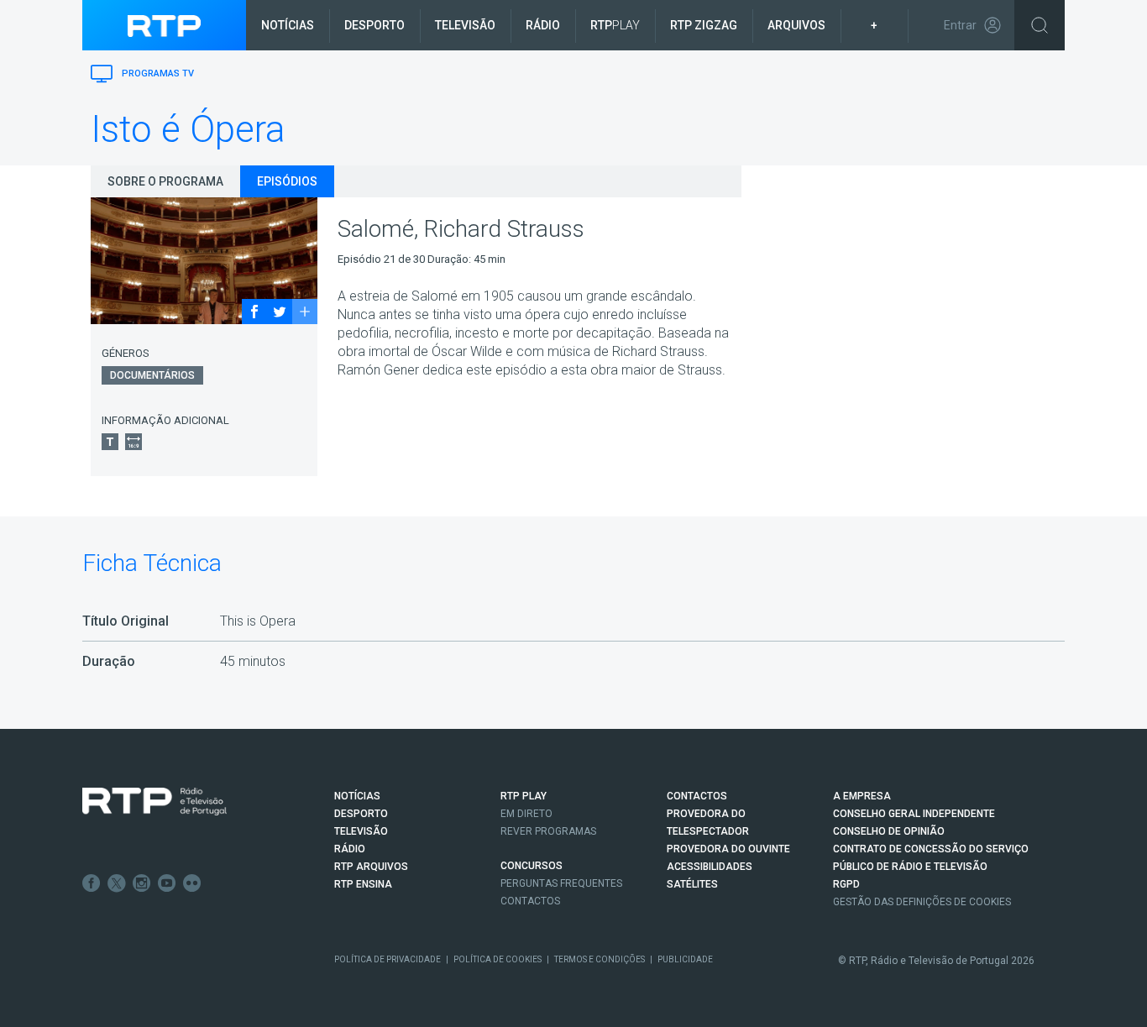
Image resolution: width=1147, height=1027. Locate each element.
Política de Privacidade (387, 959)
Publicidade (685, 959)
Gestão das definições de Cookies (922, 902)
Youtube (167, 883)
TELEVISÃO (361, 831)
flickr (192, 883)
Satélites (692, 884)
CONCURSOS (531, 866)
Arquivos (796, 25)
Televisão (465, 25)
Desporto (374, 25)
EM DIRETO (526, 814)
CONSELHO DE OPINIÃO (889, 831)
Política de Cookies (497, 959)
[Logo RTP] (154, 802)
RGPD (846, 884)
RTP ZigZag (703, 25)
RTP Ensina (363, 884)
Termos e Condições (599, 959)
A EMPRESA (862, 796)
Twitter (116, 883)
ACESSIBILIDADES (709, 866)
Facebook (91, 883)
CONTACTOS (697, 796)
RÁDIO (349, 849)
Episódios (287, 181)
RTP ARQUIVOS (371, 866)
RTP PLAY (523, 796)
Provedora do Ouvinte (728, 849)
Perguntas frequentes (561, 883)
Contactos (530, 901)
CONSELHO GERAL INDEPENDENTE (914, 814)
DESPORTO (361, 814)
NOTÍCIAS (357, 796)
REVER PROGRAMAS (548, 831)
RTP (615, 25)
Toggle (1039, 25)
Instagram (142, 883)
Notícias (287, 25)
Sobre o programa (165, 181)
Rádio (543, 25)
